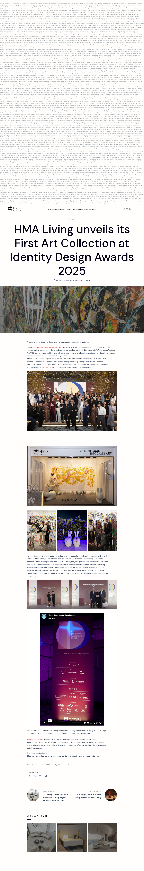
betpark (66, 36)
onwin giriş (27, 21)
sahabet (42, 12)
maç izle (60, 36)
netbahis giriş (70, 51)
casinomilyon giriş (18, 118)
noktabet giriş (86, 42)
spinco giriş (133, 60)
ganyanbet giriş (95, 14)
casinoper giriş (46, 84)
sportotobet (79, 56)
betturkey (61, 90)
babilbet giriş (74, 27)
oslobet (73, 53)
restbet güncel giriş (64, 53)
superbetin (32, 110)
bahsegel (69, 190)
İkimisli (127, 123)
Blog (86, 209)
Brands (80, 209)
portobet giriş (87, 6)
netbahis (66, 101)
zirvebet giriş (61, 23)
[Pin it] (40, 776)
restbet (129, 6)
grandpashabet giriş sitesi (118, 162)
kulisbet (79, 110)
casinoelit (3, 123)
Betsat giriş (36, 77)
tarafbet (47, 129)
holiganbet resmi (20, 64)
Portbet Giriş (106, 188)
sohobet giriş (11, 123)
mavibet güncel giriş (111, 186)
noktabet (102, 140)
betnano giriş (9, 64)
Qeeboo (48, 367)
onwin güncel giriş (69, 8)
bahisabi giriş (22, 49)
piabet (37, 12)
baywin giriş (75, 45)
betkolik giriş (21, 47)
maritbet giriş (34, 75)
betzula (123, 73)
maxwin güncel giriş (71, 103)
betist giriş (87, 73)
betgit (118, 36)
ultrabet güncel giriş (75, 12)
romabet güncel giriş (117, 12)
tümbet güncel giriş (56, 38)
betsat (93, 8)
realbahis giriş (4, 21)
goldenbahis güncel (81, 112)
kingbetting (17, 157)
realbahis (80, 29)
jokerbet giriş (78, 40)
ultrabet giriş (32, 79)
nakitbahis (60, 6)
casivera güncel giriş (97, 90)
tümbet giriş (69, 40)
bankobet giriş (96, 192)
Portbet (3, 62)
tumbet (104, 66)
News (72, 220)
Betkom (31, 12)
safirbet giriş (80, 151)
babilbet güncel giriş (120, 6)
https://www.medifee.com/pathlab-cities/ (13, 60)
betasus (18, 17)
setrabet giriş (17, 12)
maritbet (30, 121)
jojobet (16, 36)
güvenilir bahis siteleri (27, 177)
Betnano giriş (95, 12)
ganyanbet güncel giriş (73, 162)
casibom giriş (62, 4)
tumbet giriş (48, 144)
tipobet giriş (139, 101)
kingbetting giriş (61, 166)
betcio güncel (53, 71)
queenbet (138, 177)
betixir (107, 108)
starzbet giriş (28, 71)
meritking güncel (36, 4)
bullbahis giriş (87, 110)
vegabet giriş (31, 170)
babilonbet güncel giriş (29, 186)
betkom (98, 66)
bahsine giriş (121, 29)
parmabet (130, 64)
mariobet (3, 101)
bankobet (113, 29)
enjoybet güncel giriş (88, 62)
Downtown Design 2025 (36, 765)
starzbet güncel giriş (51, 66)
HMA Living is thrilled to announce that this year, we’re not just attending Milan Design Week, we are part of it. (102, 835)
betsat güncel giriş (136, 51)
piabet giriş (90, 49)
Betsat (2, 42)
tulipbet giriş (112, 25)
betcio (56, 10)
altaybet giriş (8, 12)
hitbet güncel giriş (86, 97)
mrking (78, 19)
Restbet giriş (26, 157)
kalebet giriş (52, 62)
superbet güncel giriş (20, 99)
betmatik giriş (50, 110)
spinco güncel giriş (18, 19)
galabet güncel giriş (43, 27)
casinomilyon (74, 95)
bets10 (68, 84)
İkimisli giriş (62, 153)
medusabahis (114, 14)
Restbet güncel (95, 190)
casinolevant (8, 151)
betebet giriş (53, 121)
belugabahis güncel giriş (37, 149)
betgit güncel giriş (99, 71)
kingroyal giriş (114, 8)
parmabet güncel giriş (57, 82)
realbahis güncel (130, 23)
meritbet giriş (8, 84)
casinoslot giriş (121, 53)
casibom (139, 4)
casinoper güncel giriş (64, 118)
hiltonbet (96, 116)
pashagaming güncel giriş (87, 160)
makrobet (70, 77)
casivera (135, 125)
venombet (103, 51)
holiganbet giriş (131, 21)
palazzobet (50, 157)
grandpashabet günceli (50, 192)
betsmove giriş (72, 29)
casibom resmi (35, 45)
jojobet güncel (114, 147)
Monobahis (121, 123)
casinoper (131, 45)
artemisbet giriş (105, 95)
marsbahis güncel (101, 10)
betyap (93, 21)
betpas (31, 17)
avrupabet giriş (71, 17)
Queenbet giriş (127, 47)
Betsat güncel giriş (132, 8)
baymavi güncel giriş (12, 147)
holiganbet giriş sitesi (72, 90)
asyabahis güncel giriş (68, 19)
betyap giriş (84, 123)
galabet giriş (137, 53)
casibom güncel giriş (83, 17)
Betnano (55, 127)
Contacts (93, 209)
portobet (63, 49)
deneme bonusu (45, 14)
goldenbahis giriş (25, 4)
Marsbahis (7, 73)
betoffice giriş (18, 95)
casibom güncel (43, 49)
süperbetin (83, 71)
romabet (16, 4)
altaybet (18, 6)
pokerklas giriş (78, 75)
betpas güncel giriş (31, 19)
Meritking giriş (4, 82)
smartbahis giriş (132, 116)
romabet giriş (115, 4)
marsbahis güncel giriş (51, 75)
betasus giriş (41, 103)
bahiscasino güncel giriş (58, 51)
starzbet (21, 14)
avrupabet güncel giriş (121, 51)
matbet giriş (125, 10)
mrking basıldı (36, 53)
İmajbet (45, 71)
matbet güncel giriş (82, 4)
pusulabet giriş (101, 45)
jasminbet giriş (136, 129)
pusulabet (54, 21)
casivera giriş (36, 147)
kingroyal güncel (59, 32)
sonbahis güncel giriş (14, 186)
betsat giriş (132, 4)
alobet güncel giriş (22, 51)
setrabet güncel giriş (116, 77)
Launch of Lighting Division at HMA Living (72, 835)
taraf (14, 47)
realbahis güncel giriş (112, 40)
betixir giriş (43, 160)
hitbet (13, 183)
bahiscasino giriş (125, 129)
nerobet (42, 8)
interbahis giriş (124, 60)
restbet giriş (98, 4)
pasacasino (132, 88)
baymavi (51, 79)
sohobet (90, 19)
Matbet (87, 79)
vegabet (138, 183)
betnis (39, 203)
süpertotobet (22, 40)
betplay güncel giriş (55, 45)
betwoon (132, 10)
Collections (72, 209)
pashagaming (103, 34)
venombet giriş (61, 86)
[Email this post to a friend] (45, 776)
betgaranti (138, 19)
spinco (136, 29)
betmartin (105, 69)
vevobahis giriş (17, 90)
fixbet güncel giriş (119, 21)
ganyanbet (120, 134)
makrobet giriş (119, 23)
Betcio (118, 10)
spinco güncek (13, 79)
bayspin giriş (70, 157)
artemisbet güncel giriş (126, 97)
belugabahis (94, 153)
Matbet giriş (9, 36)
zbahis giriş (27, 29)
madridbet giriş (48, 10)
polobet (114, 131)
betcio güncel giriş (24, 58)
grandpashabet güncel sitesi (55, 194)
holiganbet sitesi (37, 29)
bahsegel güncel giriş (66, 140)
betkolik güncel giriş (111, 90)
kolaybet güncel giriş (135, 34)
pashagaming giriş (136, 66)
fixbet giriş (39, 25)
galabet (130, 14)
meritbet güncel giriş (51, 136)
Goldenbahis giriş (82, 53)
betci (65, 155)
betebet (93, 45)
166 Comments (77, 280)
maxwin (70, 34)
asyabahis (14, 199)
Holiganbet (139, 173)
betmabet (3, 175)
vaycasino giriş (77, 10)
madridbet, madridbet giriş (41, 21)
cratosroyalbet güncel (128, 36)
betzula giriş (86, 10)
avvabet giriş (23, 36)
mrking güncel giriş (54, 19)
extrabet (74, 136)
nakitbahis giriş (93, 25)
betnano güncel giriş (37, 127)
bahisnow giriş (100, 114)
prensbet (48, 42)
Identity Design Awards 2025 (49, 347)
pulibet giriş (77, 34)
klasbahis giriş (81, 114)
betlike (86, 75)
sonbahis (34, 112)
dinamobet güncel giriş (132, 140)
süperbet (86, 14)
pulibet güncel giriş (42, 125)
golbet (106, 147)
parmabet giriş (20, 23)
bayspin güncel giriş (73, 88)
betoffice (41, 66)
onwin (91, 4)
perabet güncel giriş (63, 181)
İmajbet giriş (49, 17)
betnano (78, 8)
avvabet (125, 90)
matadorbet (39, 34)
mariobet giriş (114, 149)
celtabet (105, 36)
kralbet (93, 17)
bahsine (71, 21)
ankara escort (83, 105)
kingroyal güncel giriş (69, 110)
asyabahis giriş (111, 86)
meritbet (114, 88)
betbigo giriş (37, 155)
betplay (121, 103)
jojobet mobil (21, 27)
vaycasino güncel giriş (74, 153)
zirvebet (122, 8)
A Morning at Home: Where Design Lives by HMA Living (94, 796)
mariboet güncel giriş (116, 34)
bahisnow (141, 60)
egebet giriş (78, 140)
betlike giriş (17, 125)
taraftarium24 (42, 19)
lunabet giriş (33, 6)
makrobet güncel (65, 123)
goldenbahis (4, 34)
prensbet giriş (54, 105)
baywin (131, 99)
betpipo (2, 56)
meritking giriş (54, 34)
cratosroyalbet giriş (62, 12)
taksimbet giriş (31, 134)
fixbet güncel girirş (129, 173)
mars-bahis (93, 194)
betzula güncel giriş (102, 149)
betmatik (117, 27)
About (63, 209)
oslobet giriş (20, 21)
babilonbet (104, 151)
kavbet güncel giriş (34, 60)
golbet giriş (71, 4)
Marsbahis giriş (75, 129)
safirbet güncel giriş (91, 121)
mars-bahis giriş (103, 29)
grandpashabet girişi (50, 58)
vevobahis (53, 36)
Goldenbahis (76, 23)
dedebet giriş (8, 47)
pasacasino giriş (5, 199)
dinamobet (37, 56)
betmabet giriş (63, 21)
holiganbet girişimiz (44, 6)
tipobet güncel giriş (98, 40)
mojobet (140, 131)
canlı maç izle (69, 32)
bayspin (103, 203)
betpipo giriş (56, 138)
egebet (83, 23)
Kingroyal (137, 114)
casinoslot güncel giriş (35, 32)
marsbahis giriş (34, 8)
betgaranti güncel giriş (7, 127)
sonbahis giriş (117, 47)
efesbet (36, 14)
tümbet (128, 160)
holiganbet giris (47, 155)
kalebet (86, 29)
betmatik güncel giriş (10, 45)
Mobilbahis (47, 138)
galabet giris (79, 86)
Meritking (20, 56)
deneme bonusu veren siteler (110, 73)
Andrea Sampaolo (34, 739)
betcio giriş (93, 29)
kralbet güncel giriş (42, 40)
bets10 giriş (38, 10)
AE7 (94, 606)
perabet (101, 97)
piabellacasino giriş (65, 10)
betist (41, 75)
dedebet (3, 19)
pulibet (47, 92)
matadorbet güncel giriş (50, 95)
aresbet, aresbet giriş (90, 131)
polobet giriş (108, 168)
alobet (136, 14)
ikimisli (109, 45)
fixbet (2, 4)
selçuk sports (77, 14)
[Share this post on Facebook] (29, 776)
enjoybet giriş (59, 60)
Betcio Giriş (30, 47)
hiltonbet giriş (47, 201)
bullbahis (115, 45)
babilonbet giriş (21, 134)
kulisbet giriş (31, 40)
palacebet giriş (10, 51)
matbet (79, 6)
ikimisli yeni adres (123, 201)
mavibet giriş (4, 58)
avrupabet (132, 147)
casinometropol (95, 38)
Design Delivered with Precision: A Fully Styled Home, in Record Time (49, 796)
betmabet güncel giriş (109, 192)
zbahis (42, 42)
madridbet (38, 95)
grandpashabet (31, 27)
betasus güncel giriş (93, 51)
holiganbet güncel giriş (124, 32)
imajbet (13, 25)
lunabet (53, 27)
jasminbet (83, 66)
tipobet (53, 6)
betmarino (21, 10)
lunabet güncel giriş (10, 27)
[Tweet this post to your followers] (34, 776)
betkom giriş (18, 53)
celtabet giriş (134, 17)
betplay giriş (63, 25)
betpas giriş (74, 73)
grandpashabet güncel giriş (65, 62)
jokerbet (129, 53)
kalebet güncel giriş (72, 173)
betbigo (51, 168)
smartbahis (111, 10)
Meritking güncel (59, 17)
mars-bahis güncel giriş (28, 73)
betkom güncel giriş (136, 77)
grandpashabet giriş (35, 36)
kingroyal (135, 32)
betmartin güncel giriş (7, 32)
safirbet (39, 51)
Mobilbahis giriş (64, 73)
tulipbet (46, 142)
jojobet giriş (8, 4)
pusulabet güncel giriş (129, 105)
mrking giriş (49, 8)
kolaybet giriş (118, 177)
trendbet (33, 138)
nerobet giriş (105, 14)
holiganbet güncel (23, 45)
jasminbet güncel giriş (67, 164)
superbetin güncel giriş (13, 62)
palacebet (113, 123)
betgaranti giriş (122, 25)
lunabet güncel (100, 62)
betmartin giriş (42, 79)
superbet (56, 88)
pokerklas (60, 97)
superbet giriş (113, 75)
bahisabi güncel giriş (74, 166)
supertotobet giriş (14, 121)
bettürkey (40, 116)
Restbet (95, 6)
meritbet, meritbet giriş (38, 183)
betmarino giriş (5, 25)
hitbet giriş (123, 4)
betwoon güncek (66, 175)
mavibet (84, 19)
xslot (92, 10)
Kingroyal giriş (50, 86)
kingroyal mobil (103, 194)
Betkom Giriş (23, 79)
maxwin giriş (104, 92)
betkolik (113, 32)
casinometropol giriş (6, 71)
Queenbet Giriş (87, 34)
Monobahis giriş (132, 181)
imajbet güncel (40, 17)
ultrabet (12, 17)
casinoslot (138, 186)
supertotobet (58, 8)
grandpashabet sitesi (21, 188)
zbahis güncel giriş (70, 6)
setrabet (11, 6)
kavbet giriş (48, 25)
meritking (128, 62)
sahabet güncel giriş (55, 29)
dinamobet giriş (79, 79)
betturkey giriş (109, 23)
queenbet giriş (105, 190)
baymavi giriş (84, 194)
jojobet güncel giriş (82, 127)
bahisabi (55, 25)
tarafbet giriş (38, 71)
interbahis (93, 84)
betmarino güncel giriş (106, 27)
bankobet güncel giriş (98, 79)
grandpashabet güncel (49, 90)
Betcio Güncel (79, 32)
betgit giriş (131, 75)
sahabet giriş (86, 8)
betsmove (126, 95)
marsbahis (54, 4)
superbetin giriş (85, 21)
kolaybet (33, 58)
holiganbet (46, 4)
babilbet (45, 29)
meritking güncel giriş (58, 129)
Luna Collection (54, 209)
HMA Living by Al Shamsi (55, 765)
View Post (42, 844)
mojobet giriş (63, 192)
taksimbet (131, 175)
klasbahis (119, 127)
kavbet (108, 32)
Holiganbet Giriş (23, 203)
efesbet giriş (29, 14)
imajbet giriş (123, 14)
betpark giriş (91, 23)
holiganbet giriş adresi (21, 110)
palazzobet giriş (85, 90)
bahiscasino (44, 45)
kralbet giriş (4, 6)
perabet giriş (83, 134)
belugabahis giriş (47, 108)
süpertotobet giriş (34, 166)
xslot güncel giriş (64, 71)
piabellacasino (102, 183)
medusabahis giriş (16, 82)
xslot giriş (127, 84)
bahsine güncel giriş (11, 103)
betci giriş (96, 82)
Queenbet (24, 6)
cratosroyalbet (124, 40)
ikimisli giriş (106, 4)
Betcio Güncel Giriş (113, 17)
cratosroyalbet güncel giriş (19, 8)
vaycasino (7, 8)
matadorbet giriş (99, 19)
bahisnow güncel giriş (10, 112)
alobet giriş (86, 12)
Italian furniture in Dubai (75, 765)
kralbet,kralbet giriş (86, 82)
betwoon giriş (132, 82)
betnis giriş (115, 116)
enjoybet (123, 56)
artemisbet (3, 86)
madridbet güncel (122, 196)
